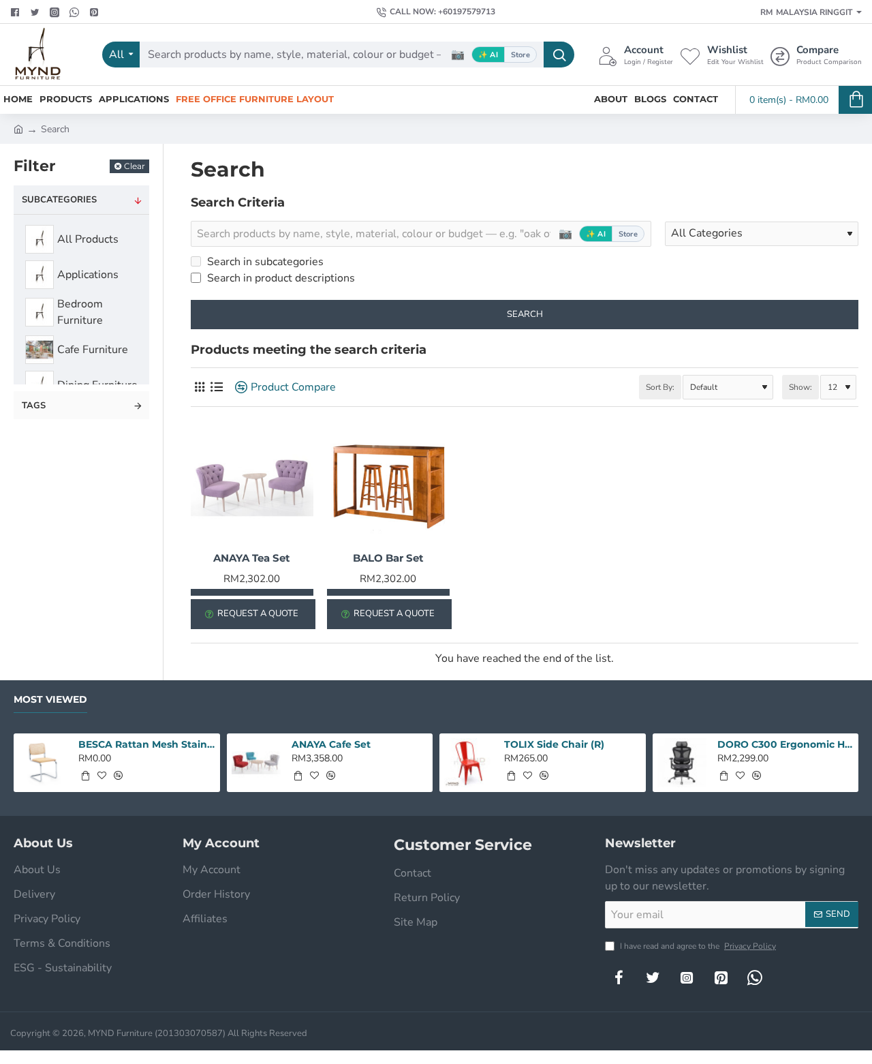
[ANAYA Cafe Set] (256, 762)
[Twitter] (36, 12)
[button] (85, 775)
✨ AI (488, 55)
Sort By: (660, 387)
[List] (216, 387)
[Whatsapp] (76, 12)
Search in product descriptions (279, 278)
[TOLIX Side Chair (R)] (468, 762)
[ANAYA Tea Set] (252, 485)
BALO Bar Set (388, 557)
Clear (134, 166)
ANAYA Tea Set (251, 557)
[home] (18, 128)
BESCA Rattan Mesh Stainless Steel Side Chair (146, 744)
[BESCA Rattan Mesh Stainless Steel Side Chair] (42, 762)
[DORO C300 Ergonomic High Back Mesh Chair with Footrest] (681, 762)
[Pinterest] (96, 12)
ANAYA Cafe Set (331, 744)
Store (520, 55)
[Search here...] (559, 54)
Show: (800, 387)
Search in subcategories (264, 261)
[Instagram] (686, 977)
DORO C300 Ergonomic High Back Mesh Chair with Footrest (785, 744)
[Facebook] (17, 12)
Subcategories (59, 200)
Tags (34, 405)
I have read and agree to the (697, 946)
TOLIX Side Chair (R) (554, 744)
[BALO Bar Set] (388, 485)
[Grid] (199, 387)
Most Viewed (50, 699)
